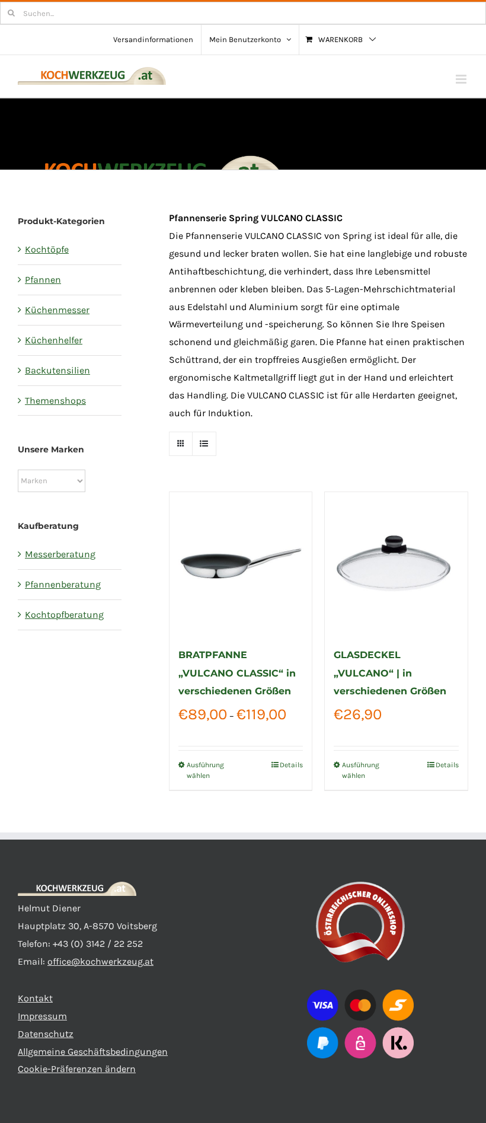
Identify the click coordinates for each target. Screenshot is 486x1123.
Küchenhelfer (53, 340)
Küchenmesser (57, 309)
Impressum (42, 1016)
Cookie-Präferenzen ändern (77, 1068)
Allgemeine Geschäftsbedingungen (93, 1051)
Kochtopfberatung (64, 614)
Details (291, 765)
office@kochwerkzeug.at (100, 961)
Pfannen (43, 279)
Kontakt (35, 998)
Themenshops (55, 400)
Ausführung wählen (205, 770)
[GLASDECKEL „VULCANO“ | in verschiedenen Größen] (396, 563)
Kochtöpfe (47, 249)
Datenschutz (45, 1033)
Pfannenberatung (63, 584)
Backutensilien (57, 370)
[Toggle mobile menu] (462, 79)
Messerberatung (60, 554)
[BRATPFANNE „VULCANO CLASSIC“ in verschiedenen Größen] (241, 563)
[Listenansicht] (204, 443)
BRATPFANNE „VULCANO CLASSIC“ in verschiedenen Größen (237, 672)
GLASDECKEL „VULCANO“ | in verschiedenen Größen (390, 672)
